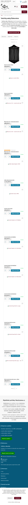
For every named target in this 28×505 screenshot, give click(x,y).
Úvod (1, 15)
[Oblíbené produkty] (15, 6)
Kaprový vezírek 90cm (8, 93)
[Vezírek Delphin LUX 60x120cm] (14, 283)
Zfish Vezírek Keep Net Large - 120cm (11, 379)
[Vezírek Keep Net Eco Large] (14, 311)
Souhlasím (17, 498)
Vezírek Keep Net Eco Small (9, 350)
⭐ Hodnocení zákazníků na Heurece (8, 456)
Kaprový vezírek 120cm (8, 64)
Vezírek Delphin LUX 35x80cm (10, 237)
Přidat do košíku (15, 69)
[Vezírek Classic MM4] (14, 197)
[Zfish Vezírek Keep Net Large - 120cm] (14, 368)
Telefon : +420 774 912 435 (6, 1)
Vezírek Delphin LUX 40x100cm (10, 265)
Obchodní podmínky (5, 473)
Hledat (24, 11)
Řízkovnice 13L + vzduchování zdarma (11, 121)
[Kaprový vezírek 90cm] (14, 82)
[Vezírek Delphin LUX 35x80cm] (14, 226)
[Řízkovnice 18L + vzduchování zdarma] (14, 139)
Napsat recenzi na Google (8, 453)
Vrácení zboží (3, 478)
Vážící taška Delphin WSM (9, 180)
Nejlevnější (10, 36)
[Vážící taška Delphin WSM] (14, 169)
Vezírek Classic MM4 (8, 208)
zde (19, 502)
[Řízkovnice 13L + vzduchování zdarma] (14, 111)
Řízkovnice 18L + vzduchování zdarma (11, 151)
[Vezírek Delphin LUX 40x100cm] (14, 254)
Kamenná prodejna (5, 480)
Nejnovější (4, 36)
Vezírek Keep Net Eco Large (9, 322)
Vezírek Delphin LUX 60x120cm (10, 293)
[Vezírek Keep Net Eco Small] (14, 340)
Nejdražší (16, 36)
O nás (2, 471)
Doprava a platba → (6, 438)
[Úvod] (6, 6)
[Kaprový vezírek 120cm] (14, 54)
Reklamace (3, 476)
